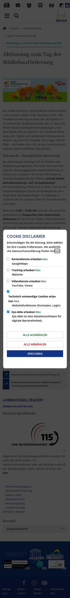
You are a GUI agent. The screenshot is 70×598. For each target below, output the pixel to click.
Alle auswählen (35, 335)
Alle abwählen (35, 344)
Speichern (35, 354)
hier (57, 251)
